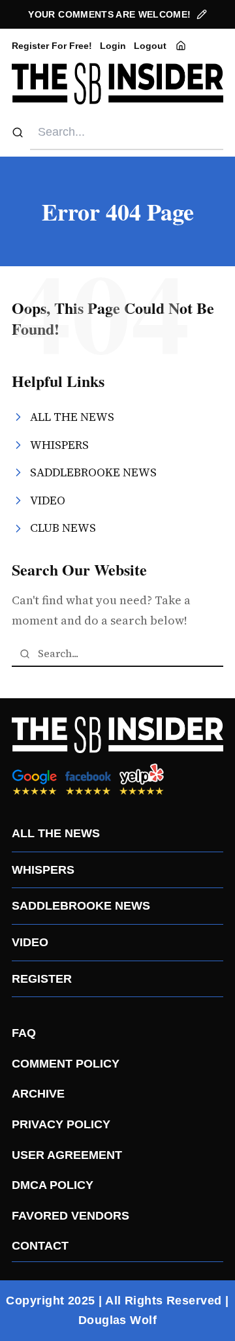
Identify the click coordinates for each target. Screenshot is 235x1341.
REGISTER (42, 978)
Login (113, 45)
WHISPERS (43, 869)
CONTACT (40, 1245)
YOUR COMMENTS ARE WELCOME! (109, 14)
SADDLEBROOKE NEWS (81, 905)
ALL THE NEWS (56, 833)
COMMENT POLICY (65, 1063)
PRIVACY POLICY (61, 1124)
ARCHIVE (38, 1093)
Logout (150, 45)
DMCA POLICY (52, 1185)
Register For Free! (52, 45)
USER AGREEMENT (67, 1155)
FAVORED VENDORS (70, 1215)
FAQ (24, 1033)
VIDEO (30, 942)
